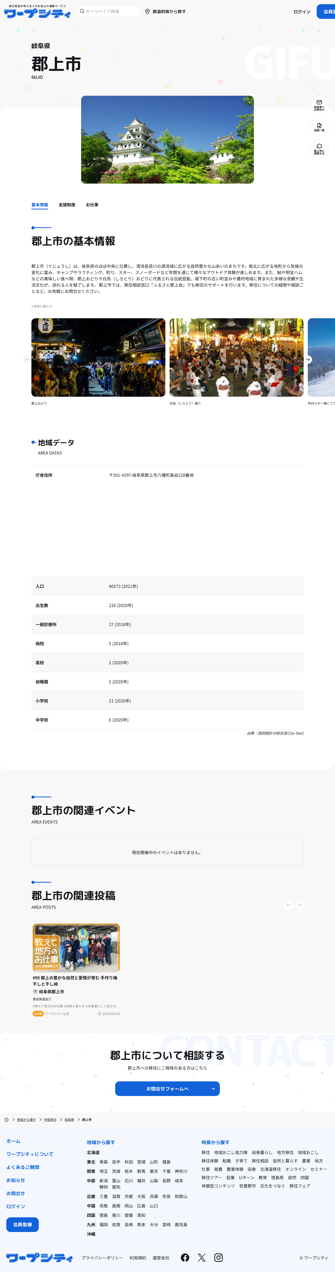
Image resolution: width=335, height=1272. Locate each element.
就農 (218, 1169)
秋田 (129, 1162)
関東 (91, 1171)
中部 (91, 1180)
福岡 (103, 1224)
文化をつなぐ (272, 1186)
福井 (141, 1180)
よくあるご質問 (22, 1167)
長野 (166, 1180)
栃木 (129, 1171)
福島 (166, 1162)
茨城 (116, 1171)
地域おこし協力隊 (231, 1152)
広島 (141, 1205)
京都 (129, 1196)
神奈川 (181, 1171)
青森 (103, 1162)
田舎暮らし (262, 1152)
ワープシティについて (29, 1154)
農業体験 (235, 1169)
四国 (91, 1215)
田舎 (252, 1169)
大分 (154, 1224)
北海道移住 (270, 1169)
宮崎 (166, 1224)
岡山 (129, 1205)
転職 (226, 1161)
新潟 (103, 1180)
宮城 (141, 1162)
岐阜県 (69, 1119)
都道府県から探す (169, 11)
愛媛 (129, 1215)
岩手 (116, 1162)
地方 (319, 1161)
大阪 (141, 1196)
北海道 (93, 1152)
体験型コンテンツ (218, 1186)
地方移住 (285, 1152)
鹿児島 (181, 1224)
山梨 (154, 1180)
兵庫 (154, 1196)
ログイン (302, 12)
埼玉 (103, 1171)
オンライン (295, 1169)
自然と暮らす (285, 1161)
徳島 (103, 1215)
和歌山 (181, 1196)
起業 (230, 1177)
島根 (116, 1205)
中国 (91, 1205)
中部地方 (50, 1119)
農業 (306, 1161)
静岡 (103, 1187)
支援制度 (67, 204)
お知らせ (15, 1180)
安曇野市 (247, 1186)
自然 (292, 1177)
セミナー (318, 1169)
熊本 (141, 1224)
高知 (141, 1215)
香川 (116, 1215)
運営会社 (161, 1257)
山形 (154, 1162)
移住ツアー (212, 1177)
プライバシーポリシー (102, 1257)
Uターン (246, 1177)
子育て (241, 1161)
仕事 (206, 1169)
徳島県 (277, 1177)
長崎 (129, 1224)
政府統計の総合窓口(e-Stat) (281, 733)
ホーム (13, 1141)
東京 (154, 1171)
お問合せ (15, 1193)
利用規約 (138, 1257)
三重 (103, 1196)
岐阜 (179, 1180)
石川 (129, 1180)
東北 (91, 1162)
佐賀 (116, 1224)
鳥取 (103, 1205)
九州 (91, 1224)
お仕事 (92, 204)
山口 (154, 1205)
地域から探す (26, 1119)
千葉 (166, 1171)
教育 (263, 1177)
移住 (206, 1152)
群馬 (141, 1171)
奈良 (166, 1196)
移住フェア (299, 1186)
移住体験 (210, 1161)
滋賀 (116, 1196)
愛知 (116, 1187)
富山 (116, 1180)
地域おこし (308, 1152)
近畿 (91, 1196)
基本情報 (39, 204)
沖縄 (91, 1234)
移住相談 (260, 1161)
